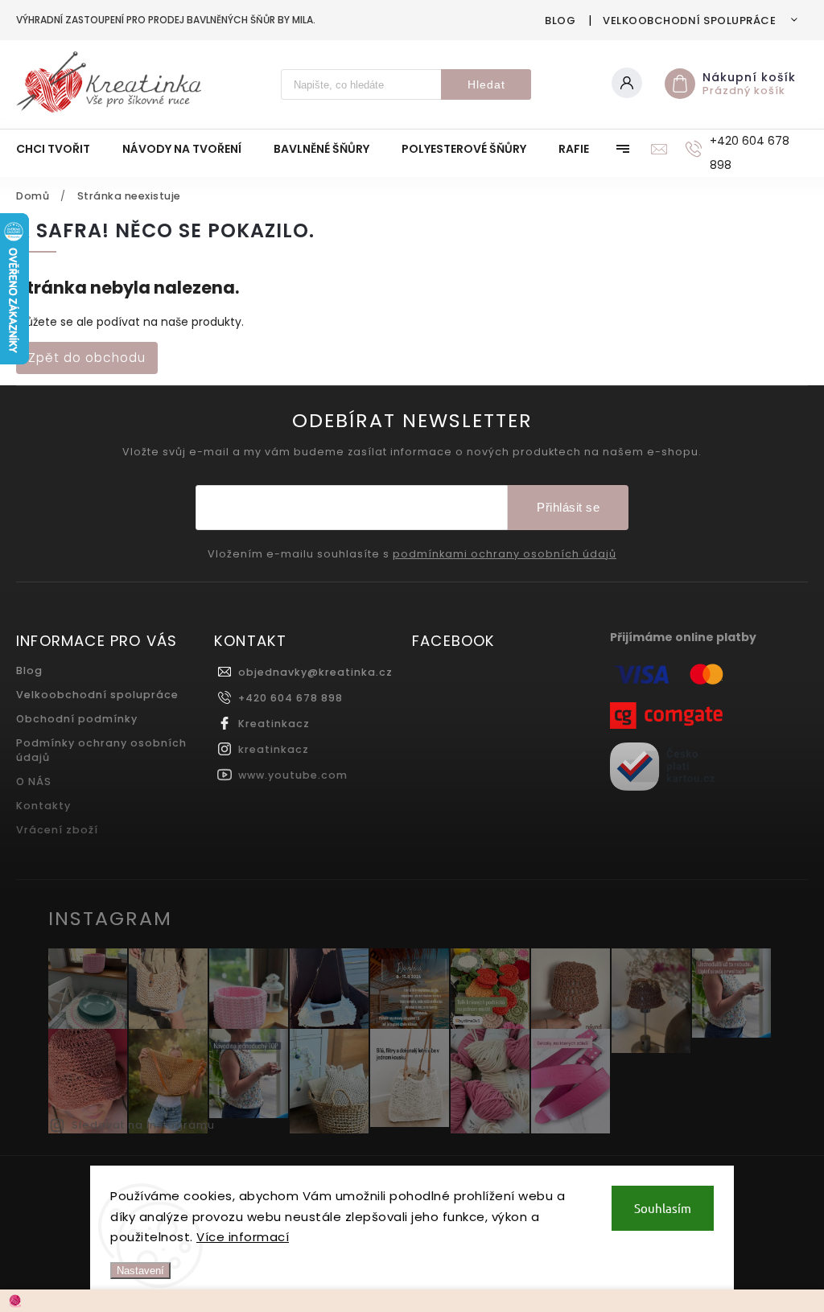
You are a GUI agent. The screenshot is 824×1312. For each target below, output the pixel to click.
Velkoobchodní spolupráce (689, 20)
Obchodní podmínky (77, 719)
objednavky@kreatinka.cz (315, 672)
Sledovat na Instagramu (143, 1125)
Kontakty (43, 805)
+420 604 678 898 (290, 698)
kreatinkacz (273, 749)
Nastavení (140, 1271)
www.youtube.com (293, 775)
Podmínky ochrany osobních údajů (101, 750)
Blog (560, 20)
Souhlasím (662, 1207)
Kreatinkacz (274, 723)
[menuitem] (61, 149)
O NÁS (34, 781)
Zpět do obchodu (87, 357)
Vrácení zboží (57, 830)
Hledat (486, 84)
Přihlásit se (568, 507)
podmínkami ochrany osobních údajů (504, 554)
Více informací (242, 1236)
